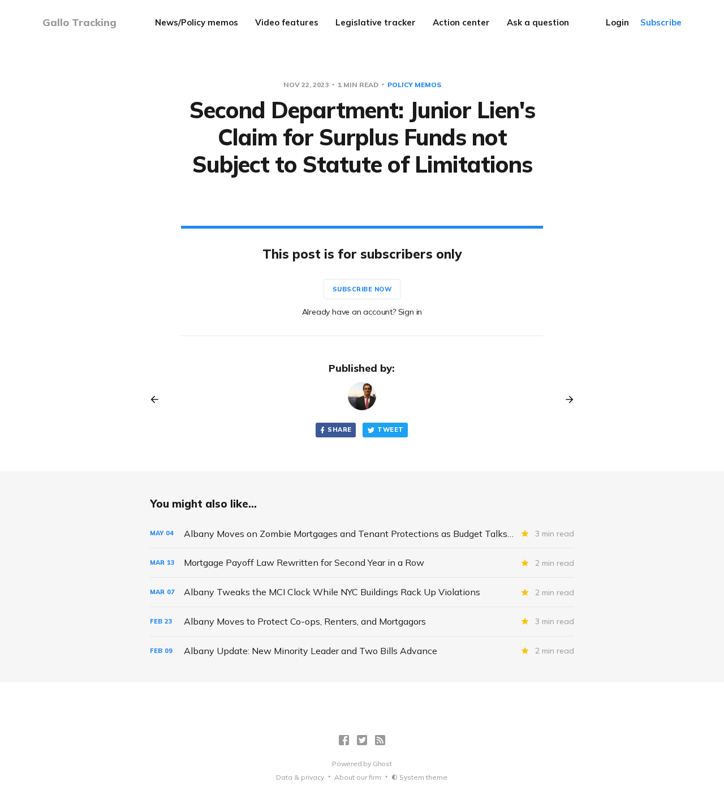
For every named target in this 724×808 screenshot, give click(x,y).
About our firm (357, 777)
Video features (286, 22)
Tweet (390, 429)
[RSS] (380, 740)
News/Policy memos (196, 22)
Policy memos (414, 84)
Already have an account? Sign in (362, 312)
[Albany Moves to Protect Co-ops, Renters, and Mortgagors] (362, 621)
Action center (461, 22)
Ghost (382, 763)
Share (339, 429)
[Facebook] (344, 740)
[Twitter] (362, 740)
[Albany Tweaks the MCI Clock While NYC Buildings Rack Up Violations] (362, 592)
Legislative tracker (375, 22)
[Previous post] (158, 399)
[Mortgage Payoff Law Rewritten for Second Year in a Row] (362, 562)
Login (617, 22)
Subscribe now (362, 289)
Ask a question (538, 22)
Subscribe (661, 22)
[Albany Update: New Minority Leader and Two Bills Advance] (362, 651)
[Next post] (565, 399)
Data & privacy (300, 777)
